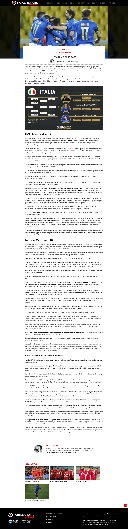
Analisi (61, 53)
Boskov (71, 149)
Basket (65, 3)
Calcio (58, 3)
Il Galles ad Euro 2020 (32, 481)
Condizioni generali (51, 516)
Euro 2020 (68, 53)
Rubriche (112, 3)
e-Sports (103, 3)
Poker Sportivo (92, 3)
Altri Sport (81, 3)
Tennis (72, 3)
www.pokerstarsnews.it (92, 520)
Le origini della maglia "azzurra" (35, 500)
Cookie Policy (49, 519)
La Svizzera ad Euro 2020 (58, 481)
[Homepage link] (25, 3)
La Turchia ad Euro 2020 (83, 481)
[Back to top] (125, 505)
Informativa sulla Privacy (53, 514)
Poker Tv (50, 3)
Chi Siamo (48, 522)
